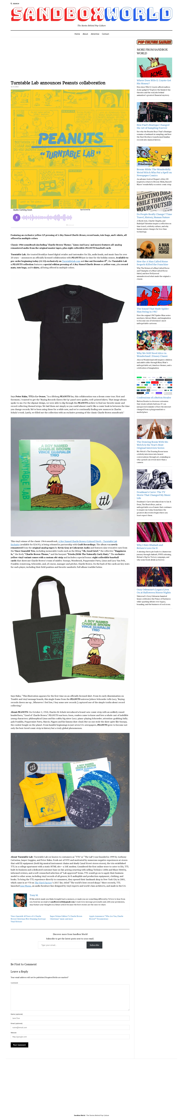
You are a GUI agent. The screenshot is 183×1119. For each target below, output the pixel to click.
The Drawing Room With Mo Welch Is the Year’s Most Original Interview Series (152, 444)
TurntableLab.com (71, 261)
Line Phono (25, 885)
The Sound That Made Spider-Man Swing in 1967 (153, 310)
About (85, 33)
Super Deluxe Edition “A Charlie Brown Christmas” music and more (66, 917)
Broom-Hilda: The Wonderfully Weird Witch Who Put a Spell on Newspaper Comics (154, 172)
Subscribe (94, 945)
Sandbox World (79, 1115)
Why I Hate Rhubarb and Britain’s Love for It (150, 546)
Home (77, 33)
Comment (14, 983)
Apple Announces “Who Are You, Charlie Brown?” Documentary (106, 917)
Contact (105, 33)
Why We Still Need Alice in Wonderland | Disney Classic (152, 354)
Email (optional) (17, 1023)
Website (13, 1033)
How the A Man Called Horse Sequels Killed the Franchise (152, 263)
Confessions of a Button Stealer (154, 397)
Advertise (95, 33)
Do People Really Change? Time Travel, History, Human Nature (154, 215)
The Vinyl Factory (43, 882)
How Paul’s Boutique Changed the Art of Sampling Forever (153, 126)
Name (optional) (17, 1014)
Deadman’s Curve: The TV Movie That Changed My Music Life (154, 495)
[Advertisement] (70, 58)
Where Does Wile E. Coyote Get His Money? (154, 82)
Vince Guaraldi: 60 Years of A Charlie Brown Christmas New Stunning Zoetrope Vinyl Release (28, 919)
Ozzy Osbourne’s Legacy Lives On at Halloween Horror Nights (154, 591)
